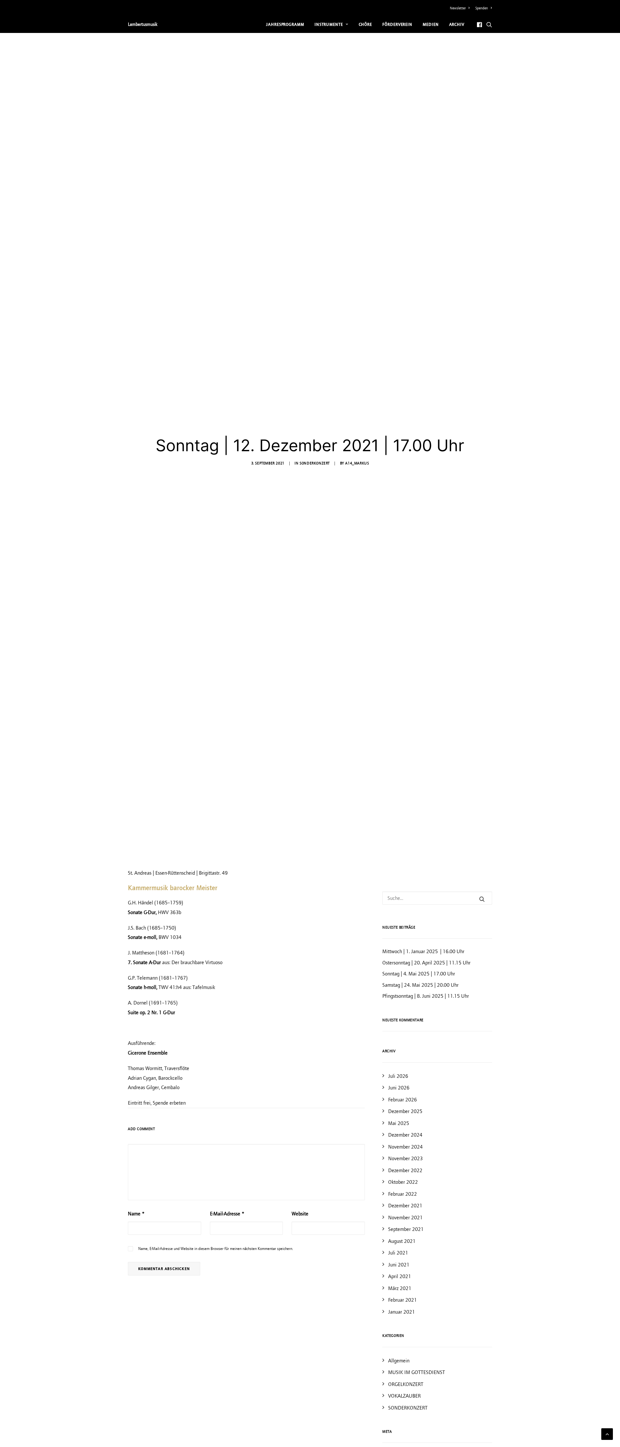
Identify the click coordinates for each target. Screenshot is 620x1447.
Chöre (365, 24)
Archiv (456, 24)
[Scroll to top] (607, 1434)
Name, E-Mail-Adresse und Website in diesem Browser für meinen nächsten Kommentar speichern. (215, 1248)
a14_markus (357, 463)
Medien (431, 24)
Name (136, 1214)
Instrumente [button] (329, 24)
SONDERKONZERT (315, 463)
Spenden (481, 8)
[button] (480, 24)
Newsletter (458, 8)
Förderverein (397, 24)
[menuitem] (461, 8)
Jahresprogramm (285, 24)
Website (300, 1214)
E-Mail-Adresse (227, 1214)
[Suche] (437, 898)
